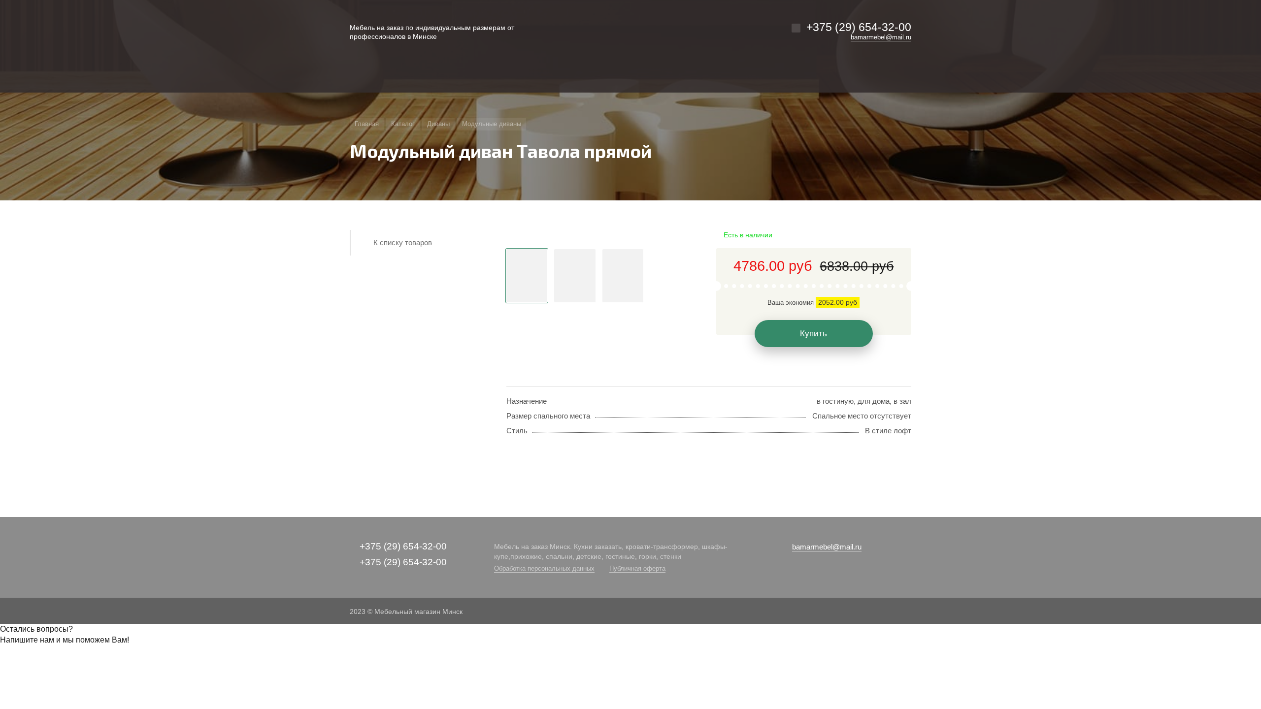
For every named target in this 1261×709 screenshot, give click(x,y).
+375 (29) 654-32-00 (858, 27)
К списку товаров (402, 242)
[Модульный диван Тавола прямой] (599, 235)
